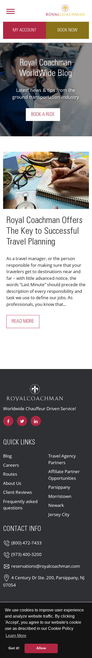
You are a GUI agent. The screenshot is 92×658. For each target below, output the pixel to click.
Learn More (16, 635)
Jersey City (59, 514)
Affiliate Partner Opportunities (64, 475)
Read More (25, 321)
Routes (10, 474)
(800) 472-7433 (26, 543)
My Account (24, 30)
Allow (41, 648)
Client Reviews (17, 492)
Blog (7, 456)
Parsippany (59, 487)
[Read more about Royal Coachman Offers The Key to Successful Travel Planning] (46, 180)
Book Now (67, 30)
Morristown (59, 496)
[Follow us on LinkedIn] (36, 421)
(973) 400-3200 (26, 554)
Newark (56, 505)
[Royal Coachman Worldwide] (65, 10)
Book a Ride (43, 114)
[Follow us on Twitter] (22, 421)
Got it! (13, 648)
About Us (12, 483)
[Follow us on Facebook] (8, 421)
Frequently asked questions (20, 504)
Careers (11, 465)
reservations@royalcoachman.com (45, 566)
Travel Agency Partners (62, 459)
